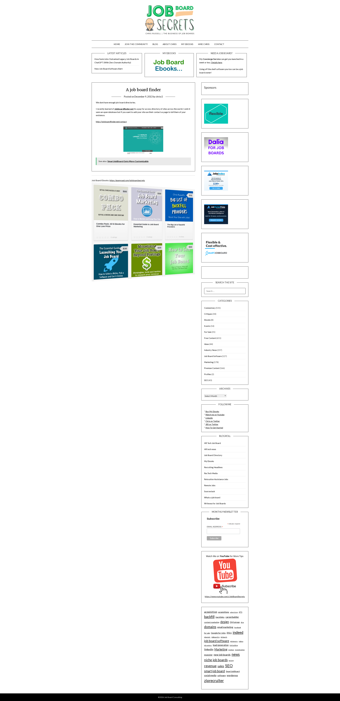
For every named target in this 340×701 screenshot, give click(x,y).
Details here (216, 62)
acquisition (210, 611)
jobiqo (241, 641)
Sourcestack (209, 491)
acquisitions (223, 612)
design (224, 622)
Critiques (208, 314)
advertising (234, 612)
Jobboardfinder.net (124, 109)
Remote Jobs (209, 485)
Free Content (210, 338)
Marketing (208, 362)
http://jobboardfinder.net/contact (111, 121)
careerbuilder (232, 617)
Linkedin (209, 418)
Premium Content (212, 368)
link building (234, 645)
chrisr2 (159, 96)
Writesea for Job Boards (215, 503)
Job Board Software (213, 356)
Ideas (206, 344)
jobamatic (207, 637)
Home (117, 44)
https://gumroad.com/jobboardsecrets (127, 180)
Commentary (209, 308)
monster (208, 654)
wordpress (232, 675)
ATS (240, 612)
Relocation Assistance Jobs (216, 479)
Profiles (207, 374)
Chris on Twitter (212, 421)
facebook (237, 627)
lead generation (221, 645)
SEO (206, 380)
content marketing (211, 622)
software (221, 675)
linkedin (208, 649)
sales (221, 666)
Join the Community (136, 44)
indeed (238, 632)
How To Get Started (214, 427)
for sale (207, 633)
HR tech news (210, 449)
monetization (240, 650)
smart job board (214, 671)
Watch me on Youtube (214, 414)
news (236, 654)
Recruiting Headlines (213, 467)
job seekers (208, 645)
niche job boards (216, 660)
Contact (219, 44)
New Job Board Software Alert (108, 68)
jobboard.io (215, 637)
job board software (216, 641)
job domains (234, 641)
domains (210, 627)
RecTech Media (211, 473)
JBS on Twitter (211, 424)
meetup (231, 650)
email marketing (225, 627)
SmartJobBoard (233, 671)
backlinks (220, 617)
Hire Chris (204, 44)
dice (242, 622)
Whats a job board (212, 497)
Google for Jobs (218, 633)
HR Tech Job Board (212, 443)
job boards (224, 637)
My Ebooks (187, 44)
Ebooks (207, 320)
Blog (155, 44)
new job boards (222, 654)
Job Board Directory (213, 455)
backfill (209, 617)
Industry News (210, 350)
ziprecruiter (214, 680)
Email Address (215, 527)
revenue (210, 666)
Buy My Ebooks (212, 411)
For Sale (207, 332)
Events (207, 326)
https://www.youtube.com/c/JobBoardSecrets (225, 596)
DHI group (235, 622)
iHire (229, 632)
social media (210, 675)
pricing (231, 661)
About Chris (170, 44)
